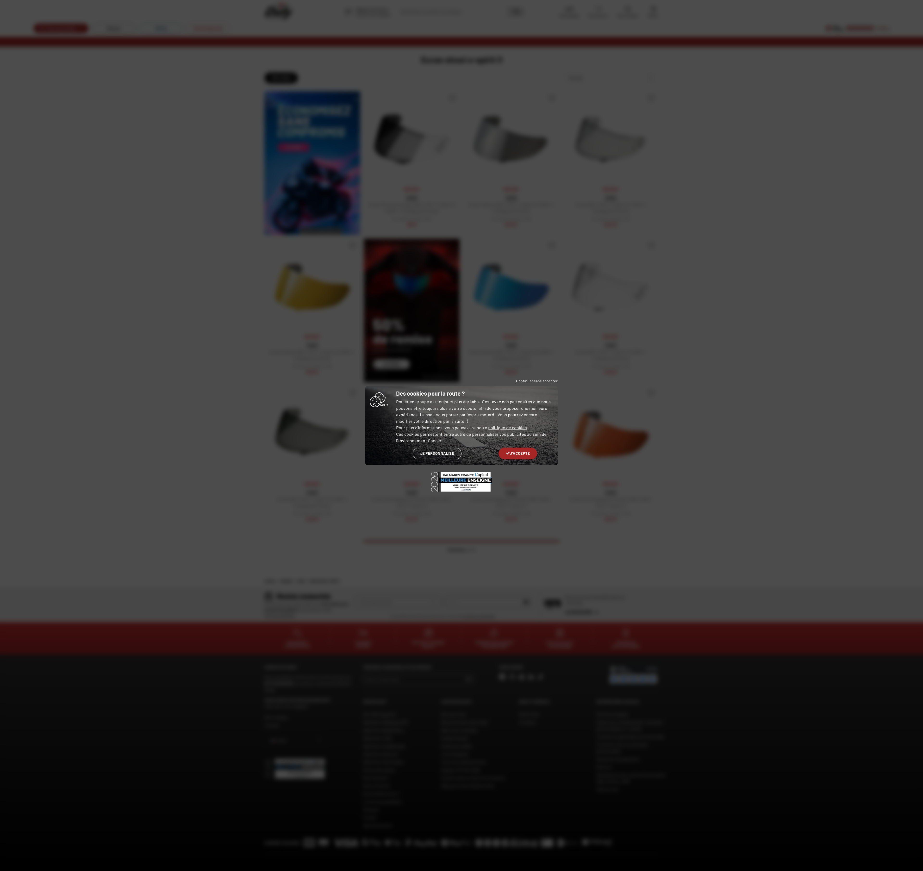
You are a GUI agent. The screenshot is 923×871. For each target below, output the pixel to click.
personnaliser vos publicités (499, 434)
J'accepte (520, 453)
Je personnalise (437, 453)
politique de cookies (507, 427)
